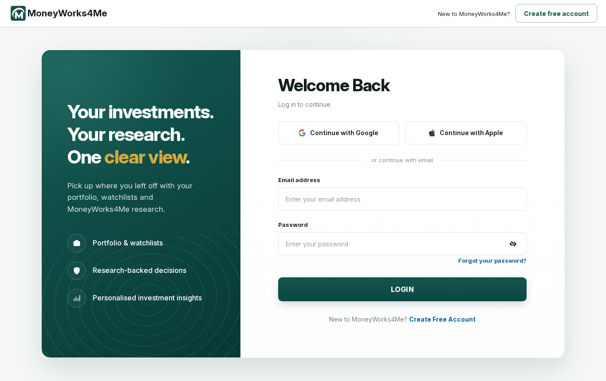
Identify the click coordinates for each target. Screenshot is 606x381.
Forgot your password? (492, 260)
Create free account (556, 13)
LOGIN (402, 289)
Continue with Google (344, 132)
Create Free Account (442, 319)
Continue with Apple (471, 132)
